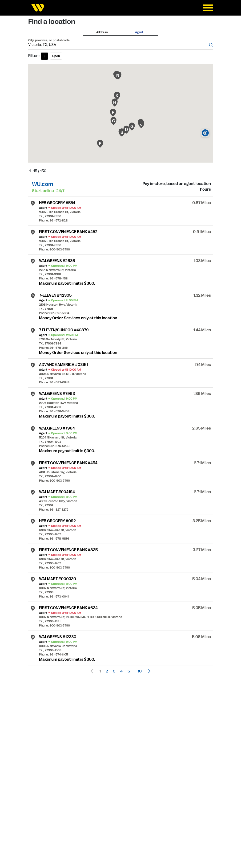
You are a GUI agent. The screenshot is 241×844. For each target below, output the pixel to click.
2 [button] (107, 671)
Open (56, 56)
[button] (148, 671)
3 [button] (114, 671)
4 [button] (121, 671)
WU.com (42, 184)
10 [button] (140, 671)
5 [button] (129, 671)
